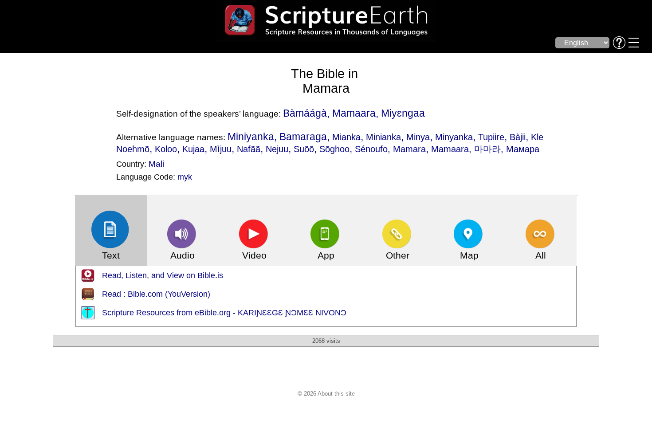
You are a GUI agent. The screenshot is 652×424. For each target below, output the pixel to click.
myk (184, 177)
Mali (156, 164)
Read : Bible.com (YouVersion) (156, 294)
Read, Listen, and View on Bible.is (162, 275)
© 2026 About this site (326, 393)
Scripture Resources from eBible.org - (170, 312)
